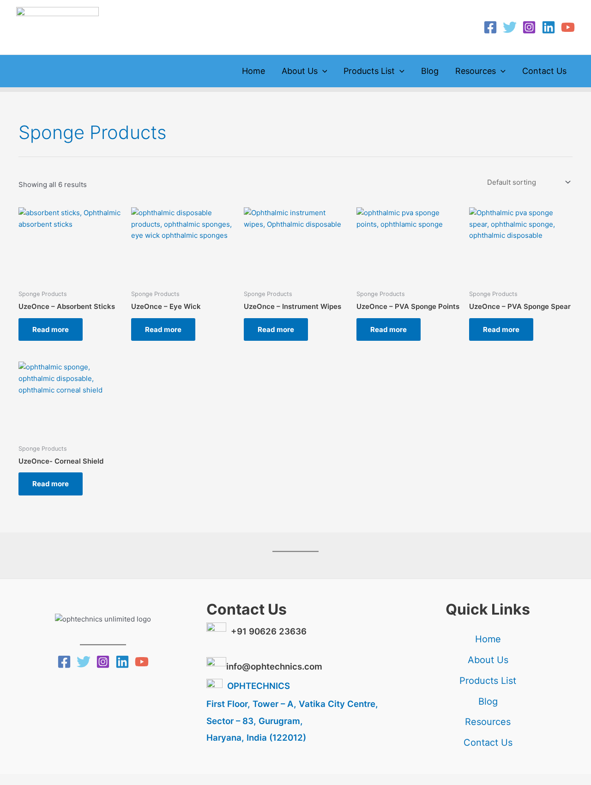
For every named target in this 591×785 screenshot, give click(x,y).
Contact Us (544, 71)
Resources (475, 71)
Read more (50, 329)
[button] (322, 71)
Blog (430, 71)
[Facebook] (490, 27)
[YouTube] (568, 27)
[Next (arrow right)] (43, 778)
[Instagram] (529, 27)
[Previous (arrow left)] (14, 778)
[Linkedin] (548, 27)
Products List (369, 71)
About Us (300, 71)
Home (253, 71)
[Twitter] (510, 27)
